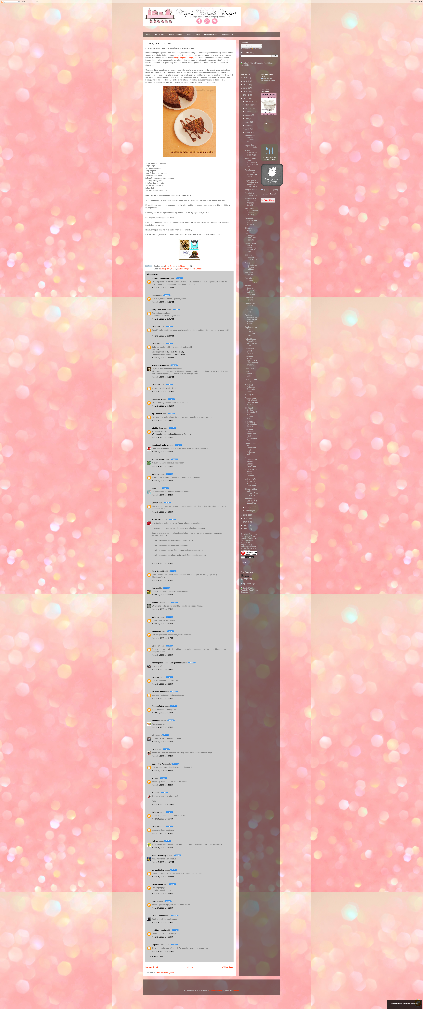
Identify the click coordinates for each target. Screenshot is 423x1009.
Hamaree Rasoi (158, 365)
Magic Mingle (189, 269)
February (249, 507)
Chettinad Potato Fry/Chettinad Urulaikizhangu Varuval (251, 360)
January (248, 511)
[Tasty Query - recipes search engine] (268, 202)
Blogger (236, 990)
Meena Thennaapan (160, 855)
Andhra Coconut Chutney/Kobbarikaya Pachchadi (251, 290)
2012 (245, 515)
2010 (245, 522)
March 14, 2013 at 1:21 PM (162, 452)
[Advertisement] (257, 607)
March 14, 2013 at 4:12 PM (162, 655)
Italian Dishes (180, 354)
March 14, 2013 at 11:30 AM (163, 302)
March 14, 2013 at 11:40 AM (163, 336)
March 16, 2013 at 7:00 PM (162, 922)
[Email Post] (190, 266)
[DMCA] (247, 558)
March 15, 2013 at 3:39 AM (162, 819)
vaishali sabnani (159, 916)
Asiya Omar (157, 720)
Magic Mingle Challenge (183, 58)
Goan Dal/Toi (250, 368)
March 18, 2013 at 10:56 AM (163, 951)
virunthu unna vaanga (161, 278)
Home (148, 34)
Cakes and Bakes (193, 34)
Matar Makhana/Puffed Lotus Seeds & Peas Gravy (251, 462)
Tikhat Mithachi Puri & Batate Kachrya (251, 424)
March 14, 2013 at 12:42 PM (163, 406)
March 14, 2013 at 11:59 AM (163, 377)
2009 (245, 525)
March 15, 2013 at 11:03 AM (163, 877)
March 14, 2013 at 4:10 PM (162, 624)
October (248, 108)
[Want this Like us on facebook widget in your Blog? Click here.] (420, 1007)
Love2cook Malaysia (160, 445)
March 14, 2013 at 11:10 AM (163, 288)
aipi (153, 793)
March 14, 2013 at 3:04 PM (162, 512)
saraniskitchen (158, 870)
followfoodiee (157, 884)
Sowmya (155, 349)
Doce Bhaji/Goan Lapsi (250, 374)
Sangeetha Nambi (159, 310)
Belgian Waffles (251, 190)
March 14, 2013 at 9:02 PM (162, 756)
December (249, 101)
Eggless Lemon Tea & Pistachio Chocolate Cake (251, 331)
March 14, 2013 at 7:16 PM (162, 727)
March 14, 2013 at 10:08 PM (163, 804)
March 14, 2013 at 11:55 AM (163, 358)
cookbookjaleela (159, 930)
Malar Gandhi (157, 520)
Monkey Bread (250, 395)
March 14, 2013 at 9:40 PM (162, 785)
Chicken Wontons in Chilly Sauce (251, 257)
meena (155, 295)
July (247, 118)
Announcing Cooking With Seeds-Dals (251, 501)
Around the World (211, 34)
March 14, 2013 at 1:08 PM (162, 437)
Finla (154, 488)
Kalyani (155, 841)
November (249, 105)
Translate (258, 48)
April (247, 129)
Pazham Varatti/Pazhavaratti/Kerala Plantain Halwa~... (251, 319)
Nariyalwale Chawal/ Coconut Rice (251, 280)
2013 (245, 98)
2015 (245, 91)
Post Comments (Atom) (165, 973)
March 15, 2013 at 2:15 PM (162, 893)
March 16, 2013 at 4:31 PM (162, 908)
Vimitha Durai (157, 428)
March (248, 132)
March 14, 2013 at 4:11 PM (162, 638)
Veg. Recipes (159, 34)
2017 (245, 85)
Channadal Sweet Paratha (249, 351)
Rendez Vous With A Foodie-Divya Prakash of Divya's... (251, 247)
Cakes (173, 269)
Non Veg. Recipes (175, 34)
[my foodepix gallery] (269, 190)
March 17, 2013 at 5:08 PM (162, 937)
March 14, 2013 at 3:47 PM (162, 580)
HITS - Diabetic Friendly (174, 352)
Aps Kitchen (157, 414)
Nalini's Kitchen (158, 603)
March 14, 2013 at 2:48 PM (162, 495)
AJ (153, 778)
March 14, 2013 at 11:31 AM (163, 319)
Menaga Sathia (158, 706)
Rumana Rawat (158, 692)
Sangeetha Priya (159, 764)
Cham (154, 749)
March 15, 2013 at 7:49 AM (162, 848)
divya (154, 735)
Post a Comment (156, 956)
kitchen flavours (158, 460)
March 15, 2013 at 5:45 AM (162, 833)
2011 (245, 518)
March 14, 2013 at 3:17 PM (162, 563)
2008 (245, 529)
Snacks (199, 269)
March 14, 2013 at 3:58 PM (162, 595)
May (247, 125)
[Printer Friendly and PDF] (148, 266)
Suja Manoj (156, 631)
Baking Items (165, 269)
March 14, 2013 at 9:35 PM (162, 771)
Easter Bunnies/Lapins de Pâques (251, 153)
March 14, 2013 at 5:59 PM (162, 713)
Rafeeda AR (157, 399)
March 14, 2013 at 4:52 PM (162, 669)
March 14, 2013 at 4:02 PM (162, 609)
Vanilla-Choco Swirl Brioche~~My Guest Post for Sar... (251, 162)
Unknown (156, 327)
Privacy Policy (227, 34)
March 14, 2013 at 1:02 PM (162, 420)
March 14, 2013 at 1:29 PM (162, 466)
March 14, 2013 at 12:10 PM (163, 391)
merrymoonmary (215, 990)
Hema (154, 588)
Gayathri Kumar (158, 945)
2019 (245, 78)
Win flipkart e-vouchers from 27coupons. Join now (171, 434)
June (247, 122)
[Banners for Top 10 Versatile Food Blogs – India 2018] (259, 65)
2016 (245, 88)
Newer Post (151, 967)
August (248, 115)
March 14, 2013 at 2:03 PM (162, 481)
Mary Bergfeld (158, 571)
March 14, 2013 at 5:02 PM (162, 684)
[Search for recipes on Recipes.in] (248, 584)
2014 (245, 95)
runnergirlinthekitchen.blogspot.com (167, 663)
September (249, 112)
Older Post (228, 967)
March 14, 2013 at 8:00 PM (162, 742)
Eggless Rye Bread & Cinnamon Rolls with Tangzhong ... (251, 307)
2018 (245, 81)
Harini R (155, 901)
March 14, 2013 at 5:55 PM (162, 698)
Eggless (180, 269)
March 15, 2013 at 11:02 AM (163, 862)
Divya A (155, 503)
